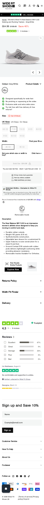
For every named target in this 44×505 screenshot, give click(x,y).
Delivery (6, 303)
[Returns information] (40, 169)
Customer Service (9, 441)
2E (7, 147)
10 (21, 136)
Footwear (6, 465)
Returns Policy (9, 280)
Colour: (10, 84)
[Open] (6, 488)
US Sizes (14, 122)
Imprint (26, 499)
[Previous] (33, 72)
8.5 (37, 129)
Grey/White (5, 90)
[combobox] (19, 5)
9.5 (12, 136)
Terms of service (25, 497)
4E (21, 147)
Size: (14, 119)
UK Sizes (6, 122)
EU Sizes (23, 122)
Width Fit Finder (10, 292)
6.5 (4, 129)
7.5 (20, 129)
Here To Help (7, 449)
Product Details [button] (32, 84)
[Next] (39, 72)
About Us (6, 457)
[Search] (19, 5)
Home (4, 20)
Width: (5, 141)
